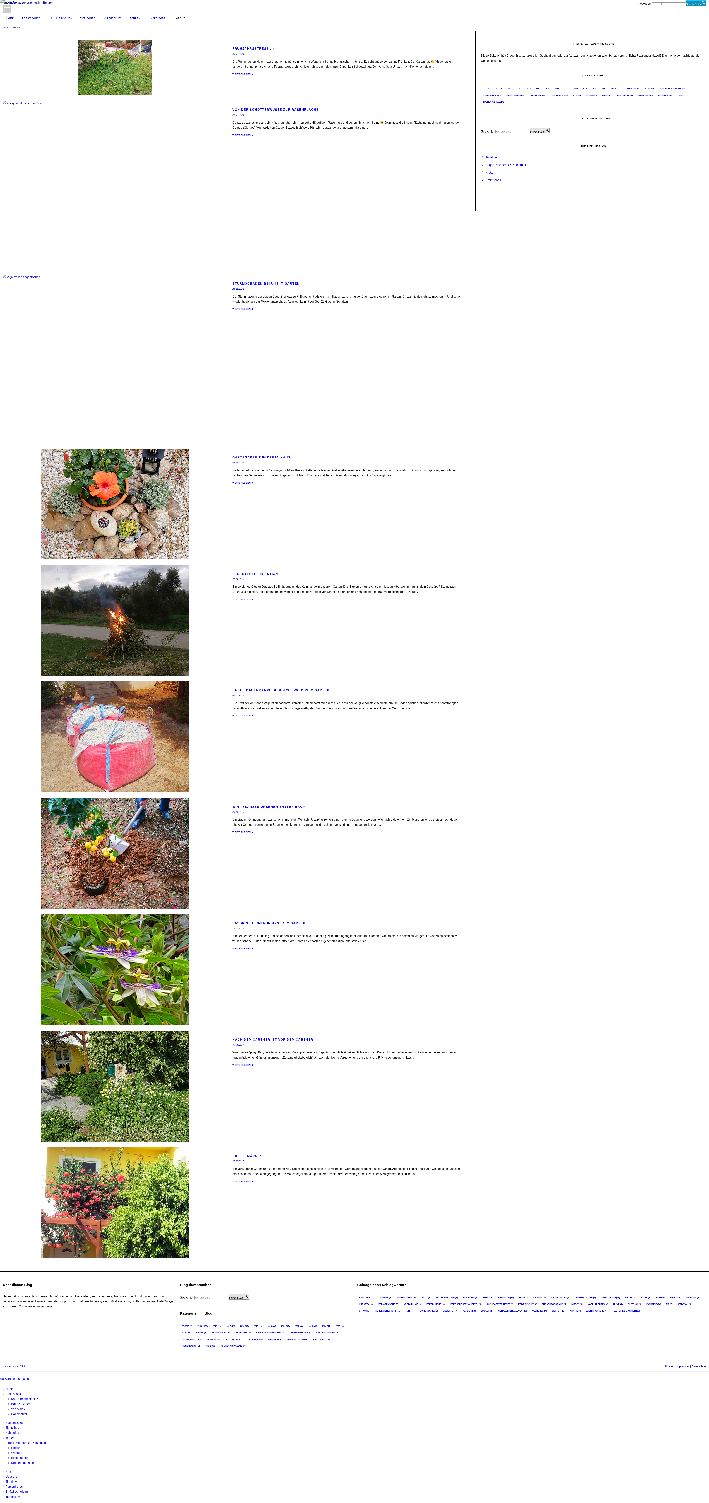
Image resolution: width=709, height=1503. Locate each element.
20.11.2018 (238, 812)
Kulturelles (113, 18)
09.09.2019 (238, 695)
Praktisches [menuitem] (13, 1393)
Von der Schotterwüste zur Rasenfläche (275, 109)
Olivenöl (634, 1304)
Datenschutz (699, 1366)
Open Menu (7, 9)
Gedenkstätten (585, 1298)
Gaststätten (560, 1298)
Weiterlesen (241, 74)
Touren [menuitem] (10, 1437)
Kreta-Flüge (412, 1304)
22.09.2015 (238, 1161)
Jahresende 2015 (492, 95)
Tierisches (87, 18)
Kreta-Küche (435, 1304)
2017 (519, 89)
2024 (585, 89)
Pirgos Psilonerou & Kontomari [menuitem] (26, 1442)
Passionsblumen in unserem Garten (269, 923)
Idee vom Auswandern (672, 89)
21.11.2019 (238, 579)
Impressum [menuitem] (13, 1496)
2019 (538, 89)
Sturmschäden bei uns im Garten (266, 283)
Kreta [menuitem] (9, 1471)
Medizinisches (527, 1304)
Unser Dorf (157, 18)
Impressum (682, 1366)
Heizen (630, 1298)
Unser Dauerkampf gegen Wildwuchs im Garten (281, 690)
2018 (528, 89)
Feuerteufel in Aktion (255, 573)
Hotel (646, 1298)
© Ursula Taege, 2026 (14, 1366)
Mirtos (577, 1304)
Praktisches (31, 18)
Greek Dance (610, 1298)
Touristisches (428, 1311)
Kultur (577, 95)
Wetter (558, 1311)
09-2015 (486, 89)
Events (615, 89)
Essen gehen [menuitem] (19, 1457)
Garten (539, 1298)
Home (10, 18)
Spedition (684, 1304)
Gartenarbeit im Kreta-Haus (261, 457)
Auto (426, 1298)
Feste (523, 1298)
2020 (547, 89)
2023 (575, 89)
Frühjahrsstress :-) (253, 48)
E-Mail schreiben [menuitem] (17, 1491)
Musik (618, 1304)
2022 (566, 89)
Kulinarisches (61, 18)
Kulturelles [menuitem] (13, 1432)
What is (575, 1311)
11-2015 (498, 89)
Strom (364, 1311)
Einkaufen (470, 1298)
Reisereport (665, 95)
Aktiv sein (367, 1298)
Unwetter (450, 1311)
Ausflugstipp (407, 1298)
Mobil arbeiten (598, 1304)
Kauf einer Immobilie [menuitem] (24, 1398)
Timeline (491, 157)
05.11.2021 (238, 462)
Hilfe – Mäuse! (246, 1156)
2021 (556, 89)
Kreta (489, 172)
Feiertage (506, 1298)
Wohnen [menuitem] (16, 1452)
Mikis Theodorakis (554, 1304)
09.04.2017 (238, 1045)
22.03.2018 (238, 928)
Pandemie (653, 1304)
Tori (409, 1311)
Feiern (488, 1298)
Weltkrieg (539, 1311)
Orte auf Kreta (624, 95)
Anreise (386, 1298)
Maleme (606, 95)
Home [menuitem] (9, 1388)
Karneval (366, 1304)
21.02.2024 (238, 115)
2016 (509, 89)
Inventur (693, 1298)
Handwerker (631, 89)
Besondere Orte (447, 1298)
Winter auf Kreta (597, 1311)
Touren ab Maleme (493, 102)
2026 (604, 89)
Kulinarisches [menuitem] (14, 1422)
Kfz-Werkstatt (388, 1304)
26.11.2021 (238, 289)
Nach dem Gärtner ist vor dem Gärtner (272, 1039)
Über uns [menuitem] (12, 1476)
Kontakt (669, 1366)
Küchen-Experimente (500, 1304)
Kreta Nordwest (516, 95)
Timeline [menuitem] (11, 1481)
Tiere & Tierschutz (387, 1311)
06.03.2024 (238, 54)
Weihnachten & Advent (512, 1311)
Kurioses (591, 95)
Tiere (680, 95)
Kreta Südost (539, 95)
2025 (594, 89)
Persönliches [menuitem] (14, 1486)
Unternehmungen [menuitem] (22, 1462)
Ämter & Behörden (627, 1311)
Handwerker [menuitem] (19, 1414)
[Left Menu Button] (1, 1373)
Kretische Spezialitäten (466, 1304)
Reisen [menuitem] (15, 1447)
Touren (135, 18)
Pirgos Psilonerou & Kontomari (506, 165)
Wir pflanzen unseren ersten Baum (269, 806)
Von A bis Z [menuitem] (18, 1409)
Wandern (469, 1311)
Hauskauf (649, 89)
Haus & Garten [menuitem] (20, 1403)
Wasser (487, 1311)
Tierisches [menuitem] (12, 1427)
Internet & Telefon (668, 1298)
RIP (669, 1304)
